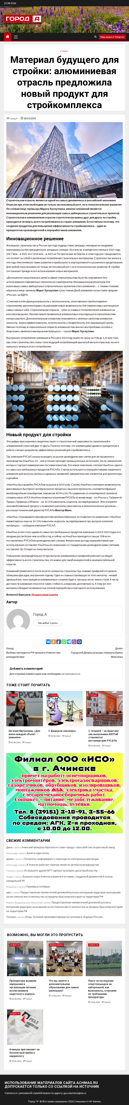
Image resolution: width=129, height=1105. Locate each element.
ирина (9, 858)
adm (8, 892)
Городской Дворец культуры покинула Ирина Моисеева (97, 652)
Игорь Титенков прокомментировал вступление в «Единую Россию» (64, 916)
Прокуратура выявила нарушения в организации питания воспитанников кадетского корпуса (22, 987)
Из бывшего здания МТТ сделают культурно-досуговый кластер (61, 870)
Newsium (81, 1101)
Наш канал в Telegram (112, 37)
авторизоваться (71, 673)
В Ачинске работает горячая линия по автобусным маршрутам (63, 864)
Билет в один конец (38, 853)
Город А (13, 118)
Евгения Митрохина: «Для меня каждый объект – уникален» (24, 734)
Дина (9, 847)
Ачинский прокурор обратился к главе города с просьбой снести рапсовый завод (68, 847)
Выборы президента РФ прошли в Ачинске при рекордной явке (33, 652)
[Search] (95, 37)
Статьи (64, 51)
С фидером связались (62, 730)
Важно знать (56, 945)
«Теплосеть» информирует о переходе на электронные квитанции (61, 858)
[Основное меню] (16, 37)
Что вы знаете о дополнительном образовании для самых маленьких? (64, 985)
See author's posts (48, 622)
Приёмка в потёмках (38, 886)
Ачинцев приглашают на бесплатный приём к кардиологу (24, 1053)
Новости (15, 945)
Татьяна (11, 916)
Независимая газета (44, 594)
